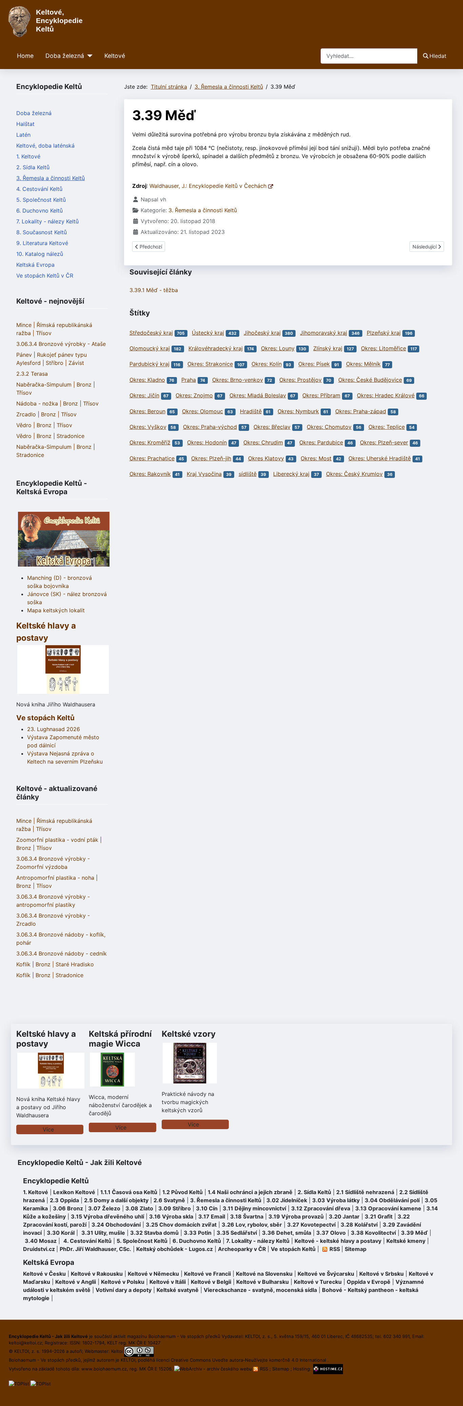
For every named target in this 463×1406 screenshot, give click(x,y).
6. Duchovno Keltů (39, 210)
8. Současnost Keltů (41, 232)
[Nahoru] (451, 1393)
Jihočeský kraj (262, 332)
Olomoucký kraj (149, 348)
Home (25, 55)
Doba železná (64, 55)
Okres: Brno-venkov (237, 379)
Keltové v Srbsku (381, 1273)
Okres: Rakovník (150, 473)
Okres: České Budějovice (370, 379)
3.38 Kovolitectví (373, 1232)
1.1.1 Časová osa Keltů (128, 1192)
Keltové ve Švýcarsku (326, 1273)
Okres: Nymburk (298, 411)
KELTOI (128, 1360)
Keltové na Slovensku (264, 1273)
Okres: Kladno (147, 379)
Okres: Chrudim (263, 442)
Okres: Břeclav (272, 426)
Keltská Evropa (35, 264)
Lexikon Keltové (74, 1192)
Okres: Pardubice (321, 442)
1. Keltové (28, 156)
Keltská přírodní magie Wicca (120, 1039)
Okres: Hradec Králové (386, 395)
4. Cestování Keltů (39, 188)
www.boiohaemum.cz (104, 1368)
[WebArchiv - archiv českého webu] (213, 1368)
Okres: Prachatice (152, 458)
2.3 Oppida (64, 1200)
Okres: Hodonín (207, 442)
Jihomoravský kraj (323, 332)
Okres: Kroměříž (149, 442)
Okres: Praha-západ (360, 411)
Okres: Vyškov (147, 426)
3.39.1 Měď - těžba (153, 290)
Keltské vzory (189, 1034)
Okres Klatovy (266, 458)
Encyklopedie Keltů (56, 1181)
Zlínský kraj (327, 348)
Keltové (114, 55)
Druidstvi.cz (39, 1249)
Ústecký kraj (208, 332)
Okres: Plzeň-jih (211, 458)
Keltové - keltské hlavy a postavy (338, 1240)
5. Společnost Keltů (41, 199)
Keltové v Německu (153, 1273)
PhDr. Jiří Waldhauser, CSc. (95, 1249)
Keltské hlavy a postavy (46, 1039)
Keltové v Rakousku (97, 1273)
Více (48, 1129)
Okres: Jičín (144, 395)
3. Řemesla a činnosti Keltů (50, 178)
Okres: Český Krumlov (354, 473)
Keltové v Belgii (211, 1281)
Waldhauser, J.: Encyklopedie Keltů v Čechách (208, 185)
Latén (23, 134)
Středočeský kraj (151, 332)
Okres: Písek (314, 364)
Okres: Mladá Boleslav (257, 395)
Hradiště (251, 411)
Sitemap (355, 1249)
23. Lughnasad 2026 (53, 729)
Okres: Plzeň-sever (384, 442)
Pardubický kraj (149, 364)
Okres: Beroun (147, 411)
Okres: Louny (278, 348)
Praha (188, 379)
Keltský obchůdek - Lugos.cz (174, 1249)
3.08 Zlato (139, 1208)
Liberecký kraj (291, 473)
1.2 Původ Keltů (182, 1192)
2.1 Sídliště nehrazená (365, 1192)
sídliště (248, 473)
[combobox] (369, 56)
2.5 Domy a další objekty (116, 1200)
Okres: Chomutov (329, 426)
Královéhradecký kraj (215, 348)
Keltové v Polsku (122, 1281)
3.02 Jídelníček (286, 1200)
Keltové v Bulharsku (262, 1281)
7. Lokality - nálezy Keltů (47, 221)
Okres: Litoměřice (383, 348)
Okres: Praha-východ (210, 426)
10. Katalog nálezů (39, 253)
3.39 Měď (414, 1232)
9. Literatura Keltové (42, 243)
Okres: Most (316, 458)
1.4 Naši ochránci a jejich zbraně (250, 1192)
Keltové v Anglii (75, 1281)
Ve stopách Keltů (45, 717)
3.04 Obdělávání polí (392, 1200)
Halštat (25, 123)
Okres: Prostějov (300, 379)
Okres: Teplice (386, 426)
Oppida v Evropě (368, 1281)
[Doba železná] (88, 55)
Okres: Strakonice (210, 364)
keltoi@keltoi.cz (25, 1342)
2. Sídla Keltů (32, 167)
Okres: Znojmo (194, 395)
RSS (264, 1368)
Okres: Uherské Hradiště (379, 458)
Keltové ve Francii (207, 1273)
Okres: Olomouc (202, 411)
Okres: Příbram (321, 395)
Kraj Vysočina (204, 473)
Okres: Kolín (266, 364)
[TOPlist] (19, 1383)
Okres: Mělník (363, 364)
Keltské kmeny (405, 1240)
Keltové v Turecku (318, 1281)
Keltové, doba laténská (45, 145)
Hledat (437, 55)
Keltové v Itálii (167, 1281)
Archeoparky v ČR (242, 1249)
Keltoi (117, 1351)
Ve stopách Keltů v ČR (44, 275)
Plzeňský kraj (384, 332)
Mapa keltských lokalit (56, 610)
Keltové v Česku (44, 1273)
